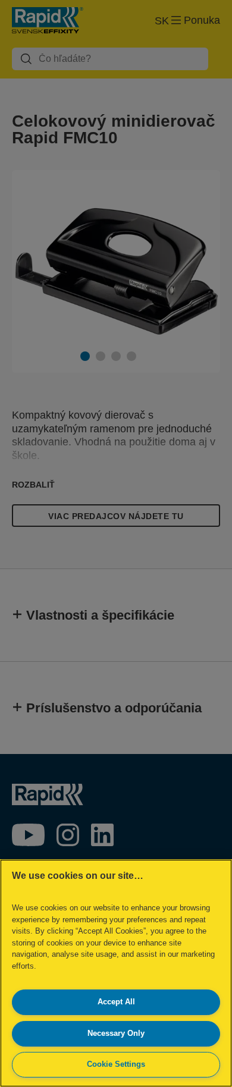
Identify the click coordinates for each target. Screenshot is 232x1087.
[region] (116, 973)
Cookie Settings (116, 1064)
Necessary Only (116, 1033)
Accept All (116, 1001)
